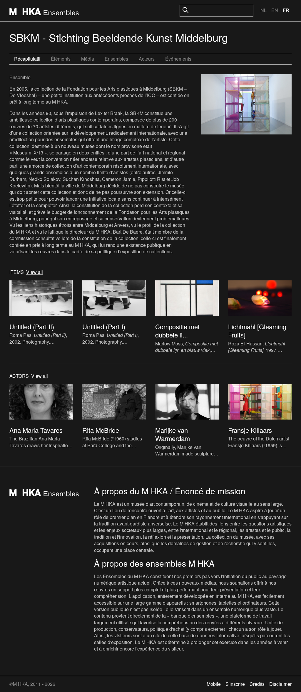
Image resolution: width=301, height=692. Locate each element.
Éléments (61, 58)
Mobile (214, 684)
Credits (257, 684)
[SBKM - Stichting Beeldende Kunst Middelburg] (246, 105)
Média (87, 58)
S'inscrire (235, 684)
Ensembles (116, 58)
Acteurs (147, 58)
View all (34, 272)
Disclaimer (280, 684)
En (274, 10)
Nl (263, 10)
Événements (178, 58)
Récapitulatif (27, 58)
